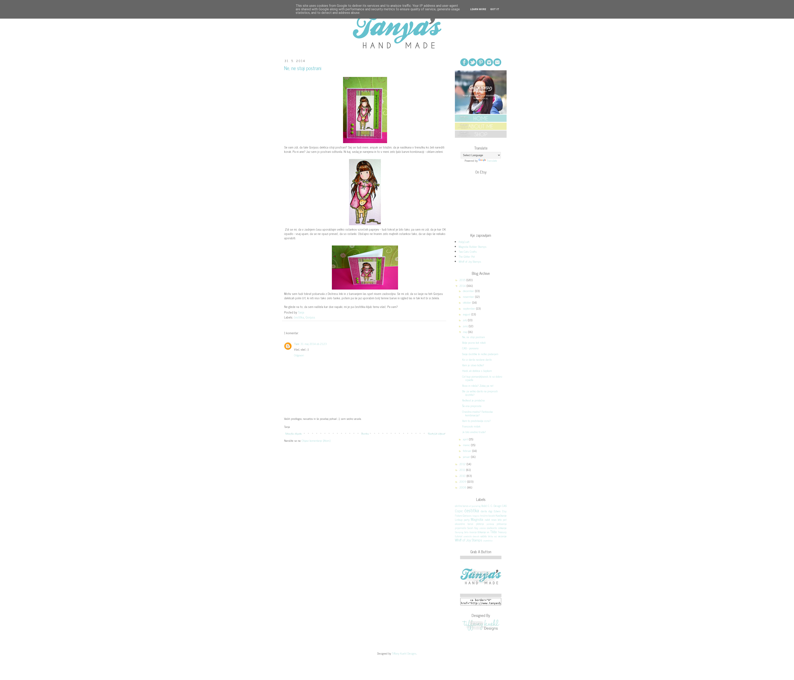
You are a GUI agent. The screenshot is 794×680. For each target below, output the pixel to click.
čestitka (299, 317)
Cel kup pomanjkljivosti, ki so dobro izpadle (482, 378)
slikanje (502, 527)
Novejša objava (293, 433)
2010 (462, 475)
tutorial (458, 536)
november (469, 296)
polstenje (490, 524)
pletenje (480, 524)
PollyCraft (464, 241)
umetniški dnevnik (471, 536)
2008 (463, 487)
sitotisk (483, 528)
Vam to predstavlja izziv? (476, 420)
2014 (462, 285)
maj (465, 331)
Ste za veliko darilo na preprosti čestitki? (480, 393)
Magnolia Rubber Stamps (473, 246)
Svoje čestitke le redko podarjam (480, 353)
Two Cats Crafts (468, 251)
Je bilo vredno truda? (474, 431)
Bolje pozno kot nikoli (474, 342)
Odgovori (299, 355)
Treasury (502, 532)
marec (467, 444)
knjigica (476, 515)
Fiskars (458, 515)
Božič (484, 505)
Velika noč (492, 536)
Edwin (497, 511)
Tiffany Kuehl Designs (404, 653)
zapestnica (488, 540)
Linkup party (462, 519)
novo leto (496, 519)
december (469, 290)
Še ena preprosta (471, 405)
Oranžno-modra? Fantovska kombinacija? (477, 413)
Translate (492, 160)
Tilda (493, 532)
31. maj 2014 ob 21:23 (313, 343)
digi (490, 511)
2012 (462, 463)
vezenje (502, 536)
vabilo (483, 536)
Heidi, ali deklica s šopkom (477, 370)
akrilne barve (461, 506)
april (466, 439)
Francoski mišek (471, 426)
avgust (467, 314)
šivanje (473, 532)
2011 (462, 469)
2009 (463, 481)
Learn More (478, 9)
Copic (459, 511)
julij (465, 319)
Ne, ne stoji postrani (473, 336)
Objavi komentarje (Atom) (316, 440)
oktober (467, 302)
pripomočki (460, 528)
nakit (487, 519)
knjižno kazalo (487, 515)
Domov (365, 433)
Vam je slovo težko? (473, 365)
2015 (462, 279)
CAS (504, 505)
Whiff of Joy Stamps (470, 261)
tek (488, 532)
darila (484, 511)
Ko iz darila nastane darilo (477, 359)
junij (466, 325)
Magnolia (477, 519)
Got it (494, 9)
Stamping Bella (462, 532)
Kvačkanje (501, 515)
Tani (296, 343)
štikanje (481, 531)
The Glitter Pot (467, 256)
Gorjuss (310, 317)
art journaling (475, 506)
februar (467, 450)
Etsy (504, 511)
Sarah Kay (472, 528)
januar (467, 456)
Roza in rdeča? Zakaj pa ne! (477, 385)
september (469, 308)
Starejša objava (436, 433)
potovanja (502, 524)
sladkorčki (492, 528)
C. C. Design (494, 505)
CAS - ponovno (470, 348)
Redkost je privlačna (473, 400)
